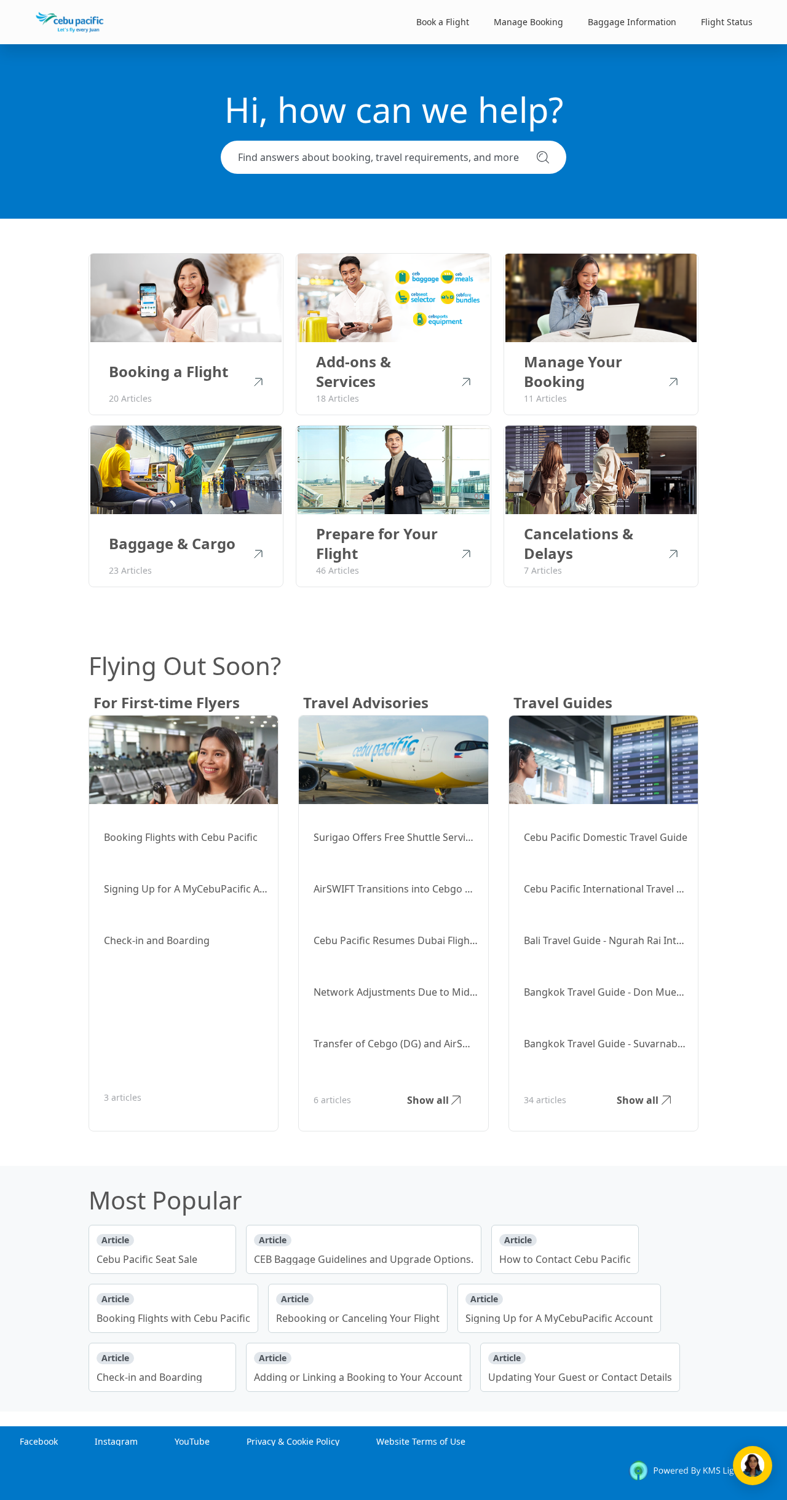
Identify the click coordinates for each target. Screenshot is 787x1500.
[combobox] (382, 157)
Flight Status (727, 22)
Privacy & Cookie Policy (293, 1441)
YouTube (192, 1441)
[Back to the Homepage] (69, 22)
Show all (428, 1100)
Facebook (39, 1441)
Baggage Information (632, 22)
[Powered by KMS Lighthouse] (697, 1473)
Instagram (116, 1441)
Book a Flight (442, 22)
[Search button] (543, 156)
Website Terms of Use (420, 1441)
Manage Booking (528, 22)
